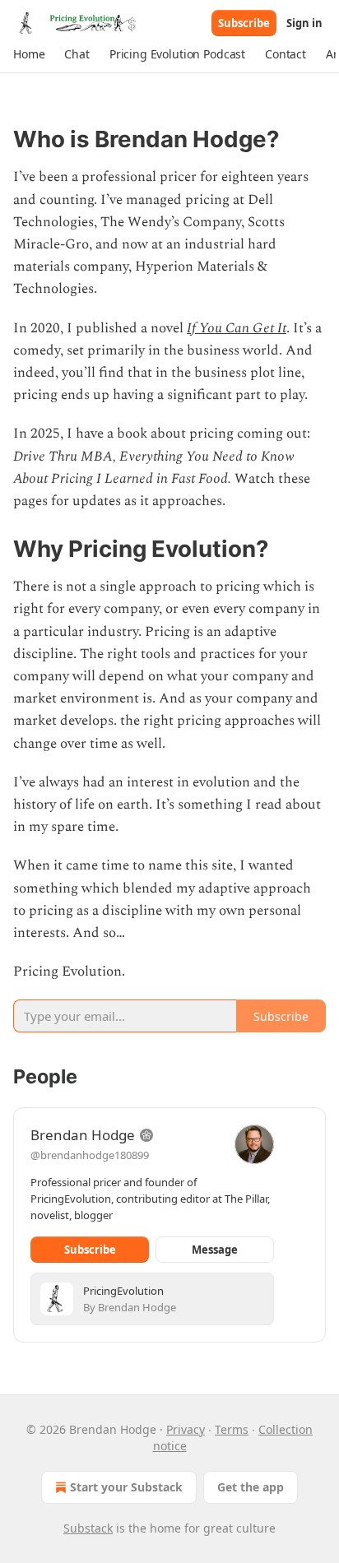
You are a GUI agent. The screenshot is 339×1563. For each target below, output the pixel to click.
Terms (231, 1429)
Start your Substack (126, 1487)
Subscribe (244, 23)
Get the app (250, 1487)
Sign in (304, 23)
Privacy (185, 1429)
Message (215, 1249)
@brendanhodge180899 (89, 1155)
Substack (88, 1528)
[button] (28, 54)
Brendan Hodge (82, 1134)
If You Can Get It (236, 328)
